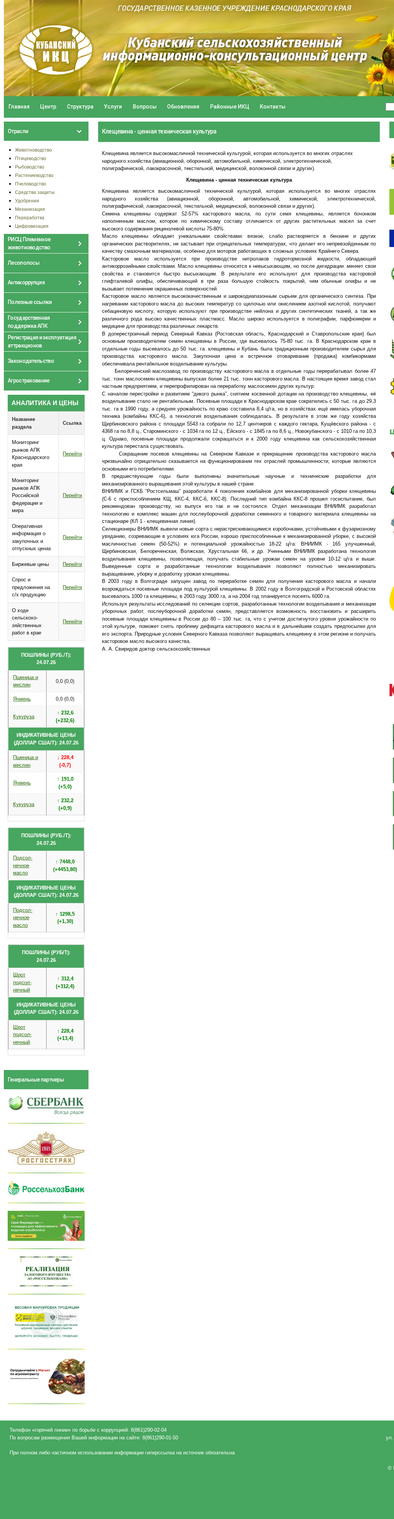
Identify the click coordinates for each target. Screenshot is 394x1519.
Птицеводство (30, 158)
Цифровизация (31, 226)
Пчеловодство (30, 183)
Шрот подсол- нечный (22, 982)
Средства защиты (35, 192)
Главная (19, 106)
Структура (80, 106)
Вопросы (145, 106)
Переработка (29, 217)
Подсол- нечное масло (22, 865)
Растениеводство (34, 175)
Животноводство (33, 149)
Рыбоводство (29, 166)
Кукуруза (23, 716)
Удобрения (27, 200)
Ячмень (22, 699)
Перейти (72, 454)
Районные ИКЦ (229, 106)
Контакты (272, 106)
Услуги (113, 106)
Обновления (183, 106)
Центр (48, 106)
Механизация (30, 209)
